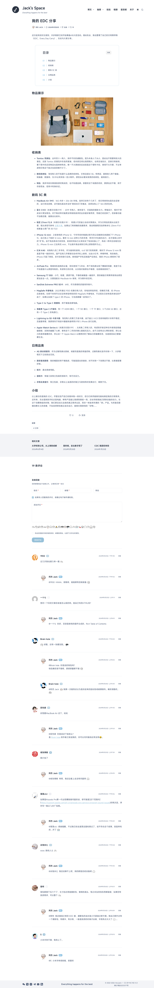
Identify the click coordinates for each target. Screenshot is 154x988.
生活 (65, 27)
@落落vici (53, 826)
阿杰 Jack (53, 576)
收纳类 (51, 65)
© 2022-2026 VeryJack (113, 983)
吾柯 (42, 886)
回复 (119, 556)
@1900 (52, 582)
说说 (108, 9)
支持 (83, 415)
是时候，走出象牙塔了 (72, 445)
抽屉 (99, 9)
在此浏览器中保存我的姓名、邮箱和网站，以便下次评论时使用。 (57, 533)
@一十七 (52, 623)
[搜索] (142, 10)
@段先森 (52, 734)
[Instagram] (31, 984)
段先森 (43, 707)
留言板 (124, 9)
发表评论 (38, 540)
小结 (50, 80)
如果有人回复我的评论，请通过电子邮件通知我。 (55, 497)
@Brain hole (54, 665)
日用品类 (51, 75)
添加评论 (38, 505)
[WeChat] (23, 984)
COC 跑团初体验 (101, 445)
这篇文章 (58, 225)
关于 (132, 9)
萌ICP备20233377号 (121, 985)
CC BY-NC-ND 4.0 (131, 983)
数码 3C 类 (52, 70)
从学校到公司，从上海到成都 (44, 445)
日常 (35, 428)
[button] (138, 9)
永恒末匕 (44, 845)
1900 (42, 556)
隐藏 (108, 52)
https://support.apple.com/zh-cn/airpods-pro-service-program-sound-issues (75, 802)
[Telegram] (34, 984)
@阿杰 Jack (54, 689)
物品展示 (51, 60)
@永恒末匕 (53, 871)
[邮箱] (38, 984)
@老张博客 (53, 778)
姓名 (36, 490)
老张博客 (44, 752)
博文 (90, 9)
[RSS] (42, 984)
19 (73, 27)
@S (50, 960)
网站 (97, 490)
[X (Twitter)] (27, 984)
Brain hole (55, 737)
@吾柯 (51, 916)
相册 (116, 9)
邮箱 (67, 490)
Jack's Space (33, 8)
